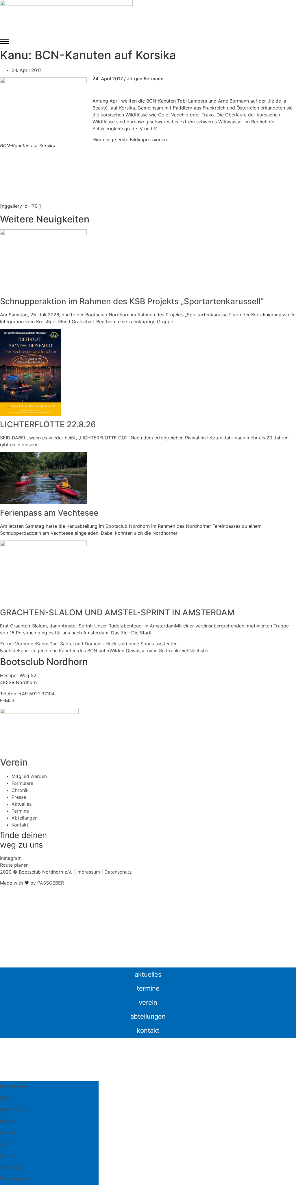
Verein (14, 762)
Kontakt (148, 1030)
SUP (4, 1144)
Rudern (7, 1121)
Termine (148, 988)
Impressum (88, 872)
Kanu (5, 1098)
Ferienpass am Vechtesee (49, 513)
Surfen (7, 1155)
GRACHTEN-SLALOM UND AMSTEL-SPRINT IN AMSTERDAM (117, 612)
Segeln (7, 1132)
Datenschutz (118, 872)
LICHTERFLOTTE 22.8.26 (48, 424)
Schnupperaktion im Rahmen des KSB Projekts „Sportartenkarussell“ (132, 301)
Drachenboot (14, 1086)
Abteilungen (148, 1016)
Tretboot (9, 1167)
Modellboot (12, 1109)
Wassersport (13, 1179)
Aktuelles (148, 974)
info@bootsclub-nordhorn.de (48, 700)
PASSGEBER (50, 883)
